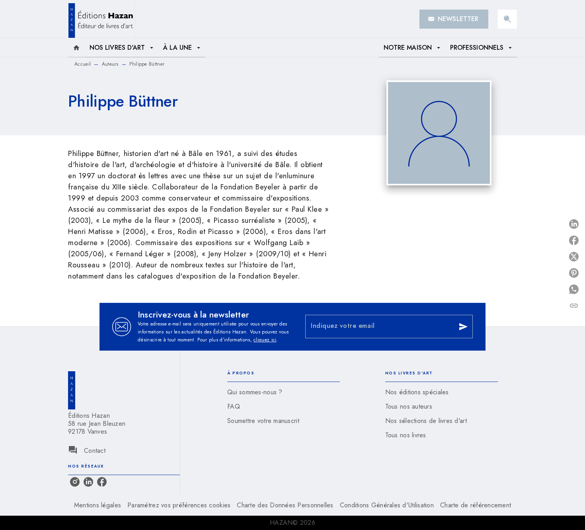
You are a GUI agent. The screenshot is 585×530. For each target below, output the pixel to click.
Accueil (82, 64)
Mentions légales (97, 505)
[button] (453, 19)
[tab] (76, 47)
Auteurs (110, 64)
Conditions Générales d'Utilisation (387, 505)
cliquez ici (265, 339)
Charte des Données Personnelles (285, 505)
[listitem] (75, 482)
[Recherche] (507, 19)
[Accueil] (101, 19)
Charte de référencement (475, 505)
